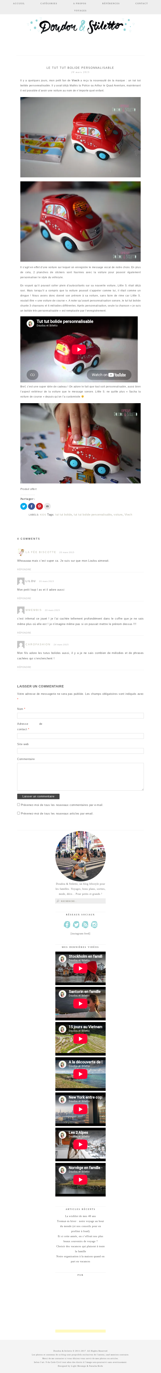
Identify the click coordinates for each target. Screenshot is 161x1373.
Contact (141, 3)
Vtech (128, 514)
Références (111, 3)
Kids (43, 514)
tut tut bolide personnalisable (93, 514)
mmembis (34, 610)
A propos (80, 3)
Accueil (19, 3)
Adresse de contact (29, 726)
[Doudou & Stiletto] (80, 32)
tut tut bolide (63, 514)
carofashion (38, 644)
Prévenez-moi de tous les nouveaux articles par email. (57, 813)
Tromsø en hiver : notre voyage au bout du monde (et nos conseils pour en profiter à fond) (80, 1226)
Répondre (24, 569)
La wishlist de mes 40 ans (80, 1216)
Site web (23, 744)
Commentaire (26, 759)
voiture (118, 514)
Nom (21, 709)
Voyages (80, 10)
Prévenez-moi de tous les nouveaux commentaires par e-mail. (62, 805)
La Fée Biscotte (41, 552)
